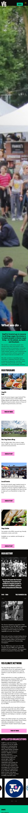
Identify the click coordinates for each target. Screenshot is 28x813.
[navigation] (3, 4)
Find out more (15, 731)
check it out (9, 454)
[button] (25, 2)
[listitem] (14, 788)
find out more (8, 412)
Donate (20, 4)
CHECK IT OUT (9, 546)
